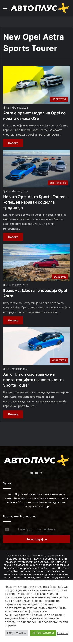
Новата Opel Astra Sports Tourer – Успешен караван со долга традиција (35, 202)
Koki (8, 107)
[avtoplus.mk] (40, 8)
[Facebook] (32, 473)
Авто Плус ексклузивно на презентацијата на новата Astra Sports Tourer (33, 380)
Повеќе (13, 143)
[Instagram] (41, 473)
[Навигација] (5, 9)
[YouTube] (36, 473)
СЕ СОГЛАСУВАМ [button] (43, 633)
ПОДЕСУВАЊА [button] (16, 633)
